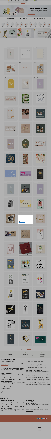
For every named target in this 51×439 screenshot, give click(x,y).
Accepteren (22, 222)
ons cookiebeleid (21, 221)
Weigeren (29, 222)
